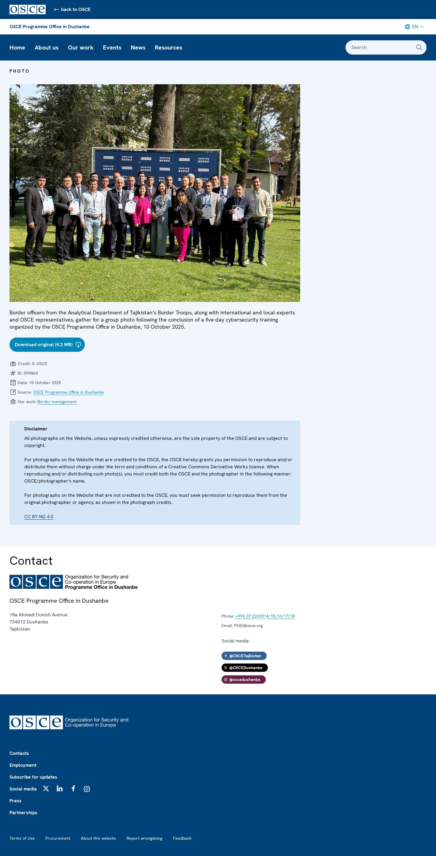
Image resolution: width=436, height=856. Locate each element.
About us (46, 47)
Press (15, 801)
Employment (22, 765)
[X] (46, 788)
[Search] (419, 47)
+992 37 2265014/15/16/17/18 (265, 616)
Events (112, 47)
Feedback (182, 838)
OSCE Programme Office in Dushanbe (49, 26)
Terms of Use (22, 838)
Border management (57, 401)
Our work (80, 47)
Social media (23, 789)
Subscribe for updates (33, 777)
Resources (168, 47)
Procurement (57, 838)
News (138, 47)
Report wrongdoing (144, 838)
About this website (98, 838)
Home (17, 47)
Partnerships (23, 812)
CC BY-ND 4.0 (38, 516)
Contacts (19, 753)
